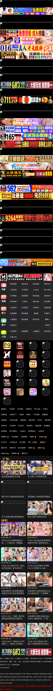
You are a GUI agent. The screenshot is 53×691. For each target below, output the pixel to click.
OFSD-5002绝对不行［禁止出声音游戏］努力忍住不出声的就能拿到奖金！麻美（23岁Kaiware (13, 569)
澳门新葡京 (13, 431)
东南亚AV (47, 296)
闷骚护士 (47, 313)
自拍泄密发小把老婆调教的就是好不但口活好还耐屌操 (13, 592)
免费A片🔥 (41, 448)
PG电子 (45, 409)
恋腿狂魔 (47, 307)
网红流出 (36, 301)
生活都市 (13, 331)
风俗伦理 (47, 331)
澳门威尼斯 (22, 448)
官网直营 (29, 409)
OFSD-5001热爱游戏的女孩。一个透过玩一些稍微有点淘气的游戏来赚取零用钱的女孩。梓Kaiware (13, 544)
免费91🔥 (31, 448)
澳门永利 (37, 409)
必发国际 (4, 431)
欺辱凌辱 (13, 301)
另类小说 (13, 337)
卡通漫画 (13, 319)
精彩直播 (32, 420)
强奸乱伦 (24, 284)
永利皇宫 (41, 431)
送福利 (21, 414)
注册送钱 (4, 414)
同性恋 (47, 325)
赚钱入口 (25, 453)
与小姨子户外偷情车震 (37, 476)
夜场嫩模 (47, 426)
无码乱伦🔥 (43, 437)
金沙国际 (23, 442)
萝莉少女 (47, 284)
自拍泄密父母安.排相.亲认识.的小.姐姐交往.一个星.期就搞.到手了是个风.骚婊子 (39, 618)
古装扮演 (13, 307)
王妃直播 (13, 426)
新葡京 (28, 414)
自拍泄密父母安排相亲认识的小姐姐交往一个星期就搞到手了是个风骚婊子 (39, 593)
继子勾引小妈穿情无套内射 (13, 496)
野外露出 (47, 301)
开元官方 (4, 442)
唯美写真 (36, 319)
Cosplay (36, 290)
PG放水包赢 (14, 420)
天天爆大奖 (13, 442)
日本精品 (24, 290)
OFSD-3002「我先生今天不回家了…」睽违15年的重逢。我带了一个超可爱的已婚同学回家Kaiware (13, 645)
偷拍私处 (30, 426)
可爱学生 (36, 307)
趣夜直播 (38, 426)
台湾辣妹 (13, 296)
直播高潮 (23, 420)
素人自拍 (47, 290)
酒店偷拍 (48, 420)
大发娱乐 (23, 431)
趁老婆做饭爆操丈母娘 (11, 476)
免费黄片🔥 (15, 453)
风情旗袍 (13, 313)
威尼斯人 (4, 409)
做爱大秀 (4, 448)
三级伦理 (13, 290)
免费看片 (43, 442)
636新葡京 (15, 437)
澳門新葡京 (32, 431)
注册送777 (13, 414)
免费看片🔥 (5, 437)
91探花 (24, 301)
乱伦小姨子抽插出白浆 (37, 516)
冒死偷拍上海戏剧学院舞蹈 (39, 496)
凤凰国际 (4, 420)
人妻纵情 (36, 331)
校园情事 (24, 331)
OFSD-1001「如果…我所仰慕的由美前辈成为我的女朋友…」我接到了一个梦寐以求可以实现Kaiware (13, 619)
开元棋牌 (20, 409)
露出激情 (24, 319)
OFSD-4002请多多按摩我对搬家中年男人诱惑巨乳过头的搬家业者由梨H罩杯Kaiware (39, 544)
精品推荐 (13, 284)
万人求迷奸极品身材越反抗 (13, 516)
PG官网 (12, 409)
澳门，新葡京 (32, 442)
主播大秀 (4, 426)
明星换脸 (24, 313)
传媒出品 (13, 325)
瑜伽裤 (36, 313)
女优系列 (24, 307)
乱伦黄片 (21, 426)
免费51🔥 (33, 437)
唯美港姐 (36, 296)
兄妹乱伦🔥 (5, 453)
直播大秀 (13, 448)
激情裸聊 (24, 437)
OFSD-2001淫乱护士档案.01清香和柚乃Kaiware (38, 642)
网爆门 (47, 319)
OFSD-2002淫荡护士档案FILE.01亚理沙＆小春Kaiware (38, 568)
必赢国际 (45, 414)
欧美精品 (36, 284)
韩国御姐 (24, 296)
